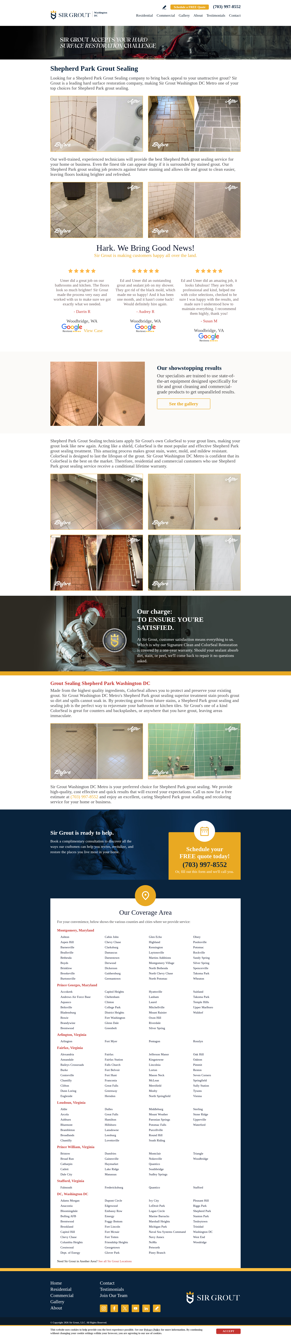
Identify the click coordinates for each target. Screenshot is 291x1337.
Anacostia (66, 1205)
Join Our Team (113, 1295)
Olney (197, 937)
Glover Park (112, 1252)
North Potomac (158, 978)
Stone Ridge (200, 1114)
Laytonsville (156, 952)
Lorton (153, 1070)
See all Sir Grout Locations (115, 1261)
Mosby (153, 1090)
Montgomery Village (161, 963)
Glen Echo (155, 937)
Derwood (110, 963)
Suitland (198, 991)
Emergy (109, 1216)
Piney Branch (157, 1252)
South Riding (157, 1140)
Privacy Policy (152, 1329)
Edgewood (111, 1205)
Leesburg (110, 1135)
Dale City (66, 1174)
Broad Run (67, 1158)
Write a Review (164, 7)
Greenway (111, 1090)
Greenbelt (111, 1028)
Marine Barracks (159, 1216)
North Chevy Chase (161, 973)
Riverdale (155, 1023)
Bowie (64, 1017)
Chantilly (66, 1080)
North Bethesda (158, 968)
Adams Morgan (69, 1200)
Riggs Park (200, 1205)
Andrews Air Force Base (75, 997)
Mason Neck (156, 1075)
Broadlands (67, 1135)
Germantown (113, 978)
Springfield (200, 1080)
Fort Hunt (111, 1075)
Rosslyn (198, 1041)
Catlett (64, 1169)
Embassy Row (113, 1211)
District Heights (114, 1012)
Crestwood (67, 1247)
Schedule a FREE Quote (189, 7)
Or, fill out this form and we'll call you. (204, 871)
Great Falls (111, 1085)
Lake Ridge (112, 1169)
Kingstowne (156, 1059)
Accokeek (66, 991)
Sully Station (201, 1085)
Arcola (64, 1114)
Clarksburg (111, 947)
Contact (235, 15)
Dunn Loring (68, 1090)
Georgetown (112, 1247)
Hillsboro (110, 1124)
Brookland (66, 1226)
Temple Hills (201, 1002)
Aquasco (65, 1002)
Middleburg (156, 1109)
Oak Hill (198, 1054)
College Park (113, 1007)
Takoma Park (201, 973)
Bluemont (66, 1124)
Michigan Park (158, 1226)
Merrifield (155, 1085)
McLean (154, 1080)
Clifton (64, 1085)
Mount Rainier (158, 1012)
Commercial (166, 15)
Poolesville (200, 942)
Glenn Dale (112, 1023)
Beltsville (66, 1007)
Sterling (198, 1109)
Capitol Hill (67, 1231)
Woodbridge (200, 1158)
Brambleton (67, 1130)
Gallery (184, 15)
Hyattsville (155, 991)
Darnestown (112, 957)
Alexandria (67, 1054)
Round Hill (156, 1135)
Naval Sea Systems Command (167, 1231)
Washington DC (203, 1231)
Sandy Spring (201, 957)
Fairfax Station (114, 1059)
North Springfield (159, 1096)
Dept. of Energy (70, 1252)
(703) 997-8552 (227, 6)
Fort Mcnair (112, 1231)
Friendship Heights (116, 1242)
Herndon (110, 1096)
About (198, 15)
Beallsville (66, 952)
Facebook (114, 1308)
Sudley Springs (158, 1174)
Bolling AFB (68, 1216)
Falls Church (112, 1064)
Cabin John (112, 937)
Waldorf (198, 1012)
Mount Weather (158, 1114)
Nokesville (155, 1158)
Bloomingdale (69, 1211)
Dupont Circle (113, 1200)
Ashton (64, 937)
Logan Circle (157, 1211)
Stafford (198, 1187)
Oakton (197, 1059)
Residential (144, 15)
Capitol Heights (114, 991)
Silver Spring (201, 963)
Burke (64, 1070)
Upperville (199, 1119)
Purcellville (156, 1130)
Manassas (111, 1174)
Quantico (154, 1164)
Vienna (197, 1096)
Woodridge (200, 1242)
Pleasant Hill (201, 1200)
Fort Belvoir (112, 1070)
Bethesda (66, 957)
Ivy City (154, 1200)
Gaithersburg (113, 973)
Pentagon (154, 1041)
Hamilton (110, 1119)
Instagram (103, 1308)
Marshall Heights (159, 1221)
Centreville (67, 1075)
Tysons (197, 1090)
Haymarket (111, 1164)
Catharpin (66, 1164)
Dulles (109, 1109)
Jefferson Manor (159, 1054)
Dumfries (110, 1153)
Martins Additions (160, 957)
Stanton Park (201, 1216)
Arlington (66, 1041)
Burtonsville (67, 978)
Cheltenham (112, 997)
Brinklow (66, 968)
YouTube (135, 1308)
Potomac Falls (157, 1124)
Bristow (65, 1153)
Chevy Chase (113, 942)
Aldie (63, 1109)
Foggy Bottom (113, 1221)
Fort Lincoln (112, 1226)
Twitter (125, 1308)
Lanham (154, 997)
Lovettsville (112, 1140)
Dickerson (111, 968)
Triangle (198, 1153)
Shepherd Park (202, 1211)
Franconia (111, 1080)
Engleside (66, 1096)
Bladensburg (68, 1012)
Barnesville (67, 947)
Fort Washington (115, 1017)
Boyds (64, 963)
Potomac (198, 947)
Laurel (153, 1002)
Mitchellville (157, 1007)
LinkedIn (146, 1308)
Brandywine (67, 1023)
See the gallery (183, 403)
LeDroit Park (157, 1205)
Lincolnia (154, 1064)
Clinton (109, 1002)
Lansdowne (112, 1130)
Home (56, 1283)
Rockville (199, 952)
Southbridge (156, 1169)
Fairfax (109, 1054)
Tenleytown (200, 1221)
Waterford (199, 1124)
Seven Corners (202, 1075)
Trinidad (198, 1226)
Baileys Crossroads (72, 1064)
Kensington (156, 947)
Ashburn (65, 1119)
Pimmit (197, 1064)
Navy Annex (156, 1237)
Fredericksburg (114, 1187)
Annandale (67, 1059)
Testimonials (215, 15)
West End (199, 1237)
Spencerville (200, 968)
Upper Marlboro (203, 1007)
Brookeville (67, 973)
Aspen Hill (67, 942)
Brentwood (67, 1028)
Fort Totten (111, 1237)
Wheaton (198, 978)
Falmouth (66, 1187)
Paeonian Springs (159, 1119)
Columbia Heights (71, 1242)
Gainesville (112, 1158)
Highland (154, 942)
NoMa (153, 1242)
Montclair (155, 1153)
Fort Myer (111, 1041)
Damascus (111, 952)
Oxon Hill (155, 1017)
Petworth (154, 1247)
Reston (197, 1070)
